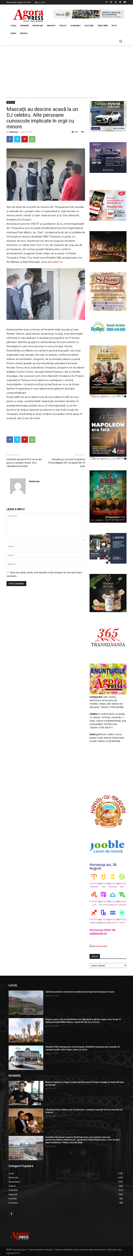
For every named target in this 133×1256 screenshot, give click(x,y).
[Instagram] (111, 2)
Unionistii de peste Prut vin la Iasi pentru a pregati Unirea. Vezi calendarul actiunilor (24, 463)
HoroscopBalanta (112, 903)
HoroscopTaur (103, 885)
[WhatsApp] (32, 139)
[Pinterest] (24, 139)
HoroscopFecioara (103, 903)
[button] (120, 41)
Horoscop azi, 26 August (103, 866)
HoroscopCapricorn (103, 921)
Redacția (13, 132)
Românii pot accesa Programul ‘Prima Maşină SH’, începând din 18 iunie (66, 463)
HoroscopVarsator (112, 921)
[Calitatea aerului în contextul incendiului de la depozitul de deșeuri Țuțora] (26, 1003)
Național (19, 97)
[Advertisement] (66, 69)
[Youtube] (125, 2)
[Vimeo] (120, 2)
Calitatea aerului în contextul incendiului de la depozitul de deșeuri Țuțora (79, 992)
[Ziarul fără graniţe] (28, 14)
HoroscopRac (122, 885)
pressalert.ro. (55, 261)
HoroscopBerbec (94, 885)
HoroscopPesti (122, 921)
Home (9, 97)
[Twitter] (116, 2)
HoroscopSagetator (94, 921)
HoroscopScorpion (122, 903)
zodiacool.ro (98, 933)
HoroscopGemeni (112, 885)
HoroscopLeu (94, 903)
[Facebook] (107, 2)
